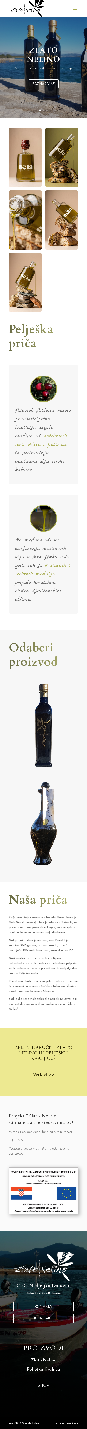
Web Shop (43, 1074)
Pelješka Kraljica (43, 1369)
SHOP (43, 1385)
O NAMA (43, 1306)
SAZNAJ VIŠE (43, 84)
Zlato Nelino (43, 1360)
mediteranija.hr (68, 1423)
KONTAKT (43, 1318)
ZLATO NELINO (43, 55)
